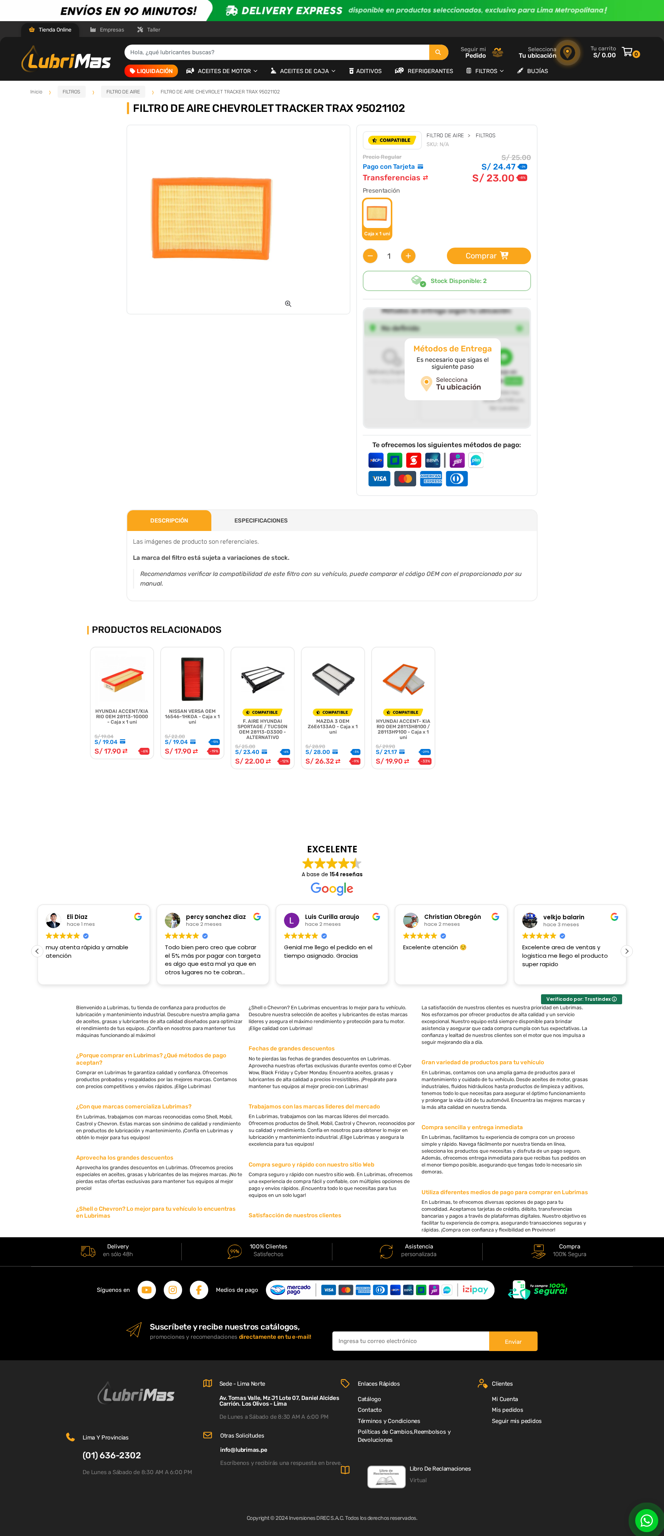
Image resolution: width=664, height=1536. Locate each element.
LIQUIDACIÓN (155, 71)
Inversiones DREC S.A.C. (316, 1518)
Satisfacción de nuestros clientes (295, 1215)
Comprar (481, 256)
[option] (212, 219)
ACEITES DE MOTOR (225, 71)
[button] (288, 304)
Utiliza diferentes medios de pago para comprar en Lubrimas (505, 1192)
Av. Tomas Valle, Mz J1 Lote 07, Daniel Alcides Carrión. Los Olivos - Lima (279, 1401)
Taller (153, 30)
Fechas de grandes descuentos (292, 1048)
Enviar (513, 1341)
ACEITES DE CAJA (305, 71)
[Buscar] (438, 52)
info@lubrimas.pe (243, 1449)
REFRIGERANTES (430, 71)
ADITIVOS (369, 71)
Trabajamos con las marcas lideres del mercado (314, 1106)
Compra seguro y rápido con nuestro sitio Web (311, 1164)
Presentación (381, 190)
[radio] (377, 219)
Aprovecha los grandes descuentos (124, 1157)
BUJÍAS (537, 71)
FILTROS (487, 71)
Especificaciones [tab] (261, 520)
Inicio (36, 92)
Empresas (111, 30)
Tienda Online (54, 30)
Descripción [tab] (169, 520)
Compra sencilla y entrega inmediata (472, 1127)
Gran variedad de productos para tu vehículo (483, 1062)
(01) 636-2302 (112, 1455)
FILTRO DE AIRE (123, 92)
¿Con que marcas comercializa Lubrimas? (133, 1106)
